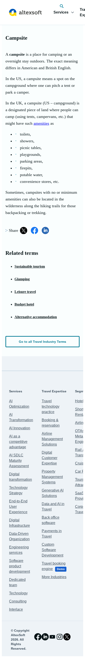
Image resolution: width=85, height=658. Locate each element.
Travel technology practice (50, 406)
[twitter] (66, 636)
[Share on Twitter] (23, 230)
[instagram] (59, 636)
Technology (18, 593)
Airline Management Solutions (52, 439)
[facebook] (37, 636)
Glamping (22, 279)
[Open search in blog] (61, 6)
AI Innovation (19, 428)
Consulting (18, 601)
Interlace (16, 609)
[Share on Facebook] (34, 230)
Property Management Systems (52, 476)
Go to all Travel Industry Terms (42, 341)
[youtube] (52, 636)
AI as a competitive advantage (18, 441)
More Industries (54, 577)
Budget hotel (24, 304)
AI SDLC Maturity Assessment (19, 460)
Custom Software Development (52, 550)
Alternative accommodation (36, 317)
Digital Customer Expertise (49, 458)
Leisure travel (25, 292)
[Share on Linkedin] (45, 230)
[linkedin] (45, 636)
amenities (41, 123)
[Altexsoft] (25, 12)
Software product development (19, 566)
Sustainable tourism (30, 266)
